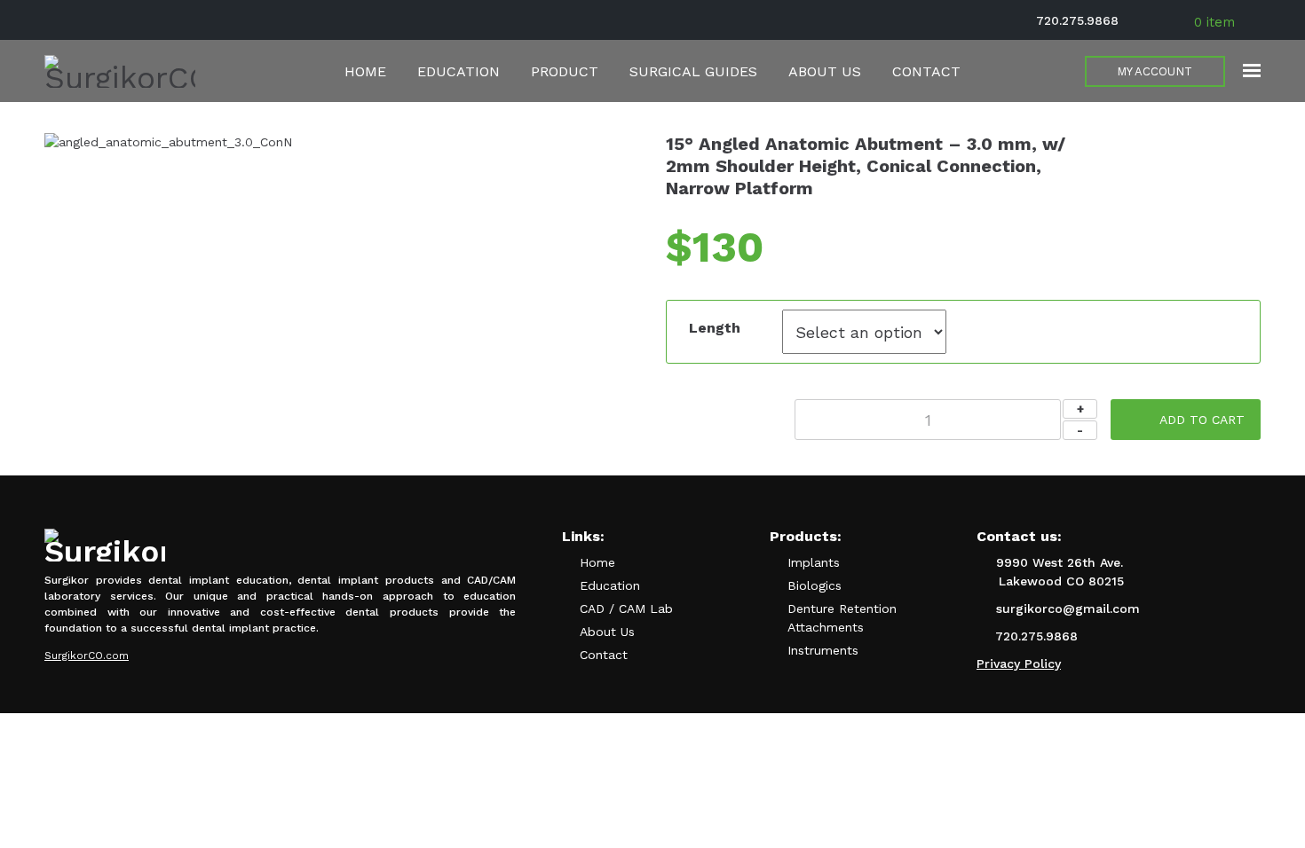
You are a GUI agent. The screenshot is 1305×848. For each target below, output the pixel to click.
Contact (926, 71)
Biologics (814, 585)
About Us (824, 71)
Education (458, 71)
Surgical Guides (693, 71)
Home (365, 71)
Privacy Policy (1019, 663)
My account (1154, 71)
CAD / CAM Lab (626, 608)
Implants (813, 562)
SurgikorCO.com (86, 655)
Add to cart (1202, 419)
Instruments (822, 650)
